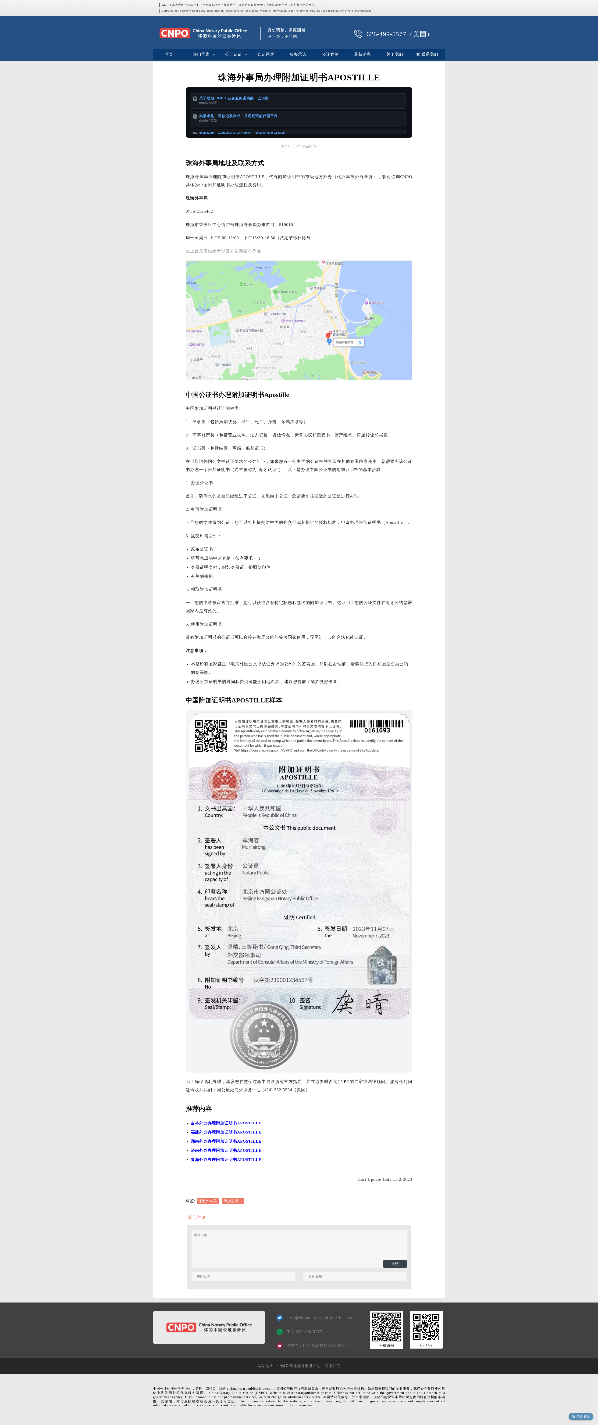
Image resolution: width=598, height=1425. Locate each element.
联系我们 (333, 1366)
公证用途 (265, 54)
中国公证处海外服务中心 (299, 1366)
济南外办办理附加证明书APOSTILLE (226, 1150)
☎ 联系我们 (427, 54)
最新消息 (362, 54)
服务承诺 (298, 54)
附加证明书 (233, 1201)
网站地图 (266, 1366)
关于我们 (394, 54)
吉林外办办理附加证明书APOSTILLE (226, 1123)
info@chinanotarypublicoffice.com (317, 1317)
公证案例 (330, 54)
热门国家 (201, 54)
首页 (169, 54)
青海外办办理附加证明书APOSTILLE (226, 1159)
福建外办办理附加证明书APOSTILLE (226, 1132)
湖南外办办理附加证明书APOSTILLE (226, 1141)
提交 (395, 1264)
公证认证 (233, 54)
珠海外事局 (207, 1201)
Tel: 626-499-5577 (304, 1331)
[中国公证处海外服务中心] (203, 33)
